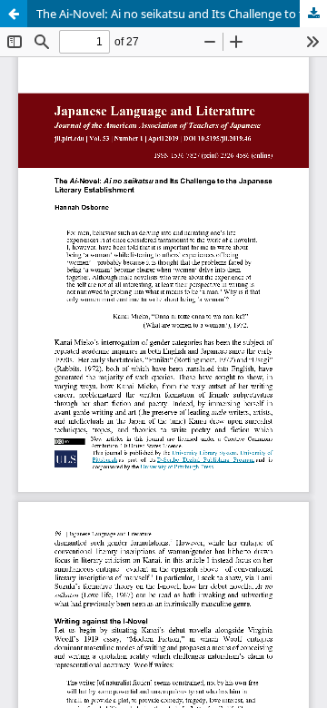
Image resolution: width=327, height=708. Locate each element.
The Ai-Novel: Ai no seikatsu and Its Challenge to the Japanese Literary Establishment (181, 13)
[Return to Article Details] (13, 13)
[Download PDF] (313, 13)
